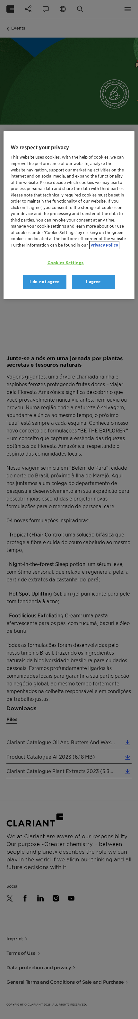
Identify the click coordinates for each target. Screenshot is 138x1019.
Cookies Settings (65, 263)
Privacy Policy (104, 245)
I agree (93, 281)
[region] (69, 215)
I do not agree (44, 281)
